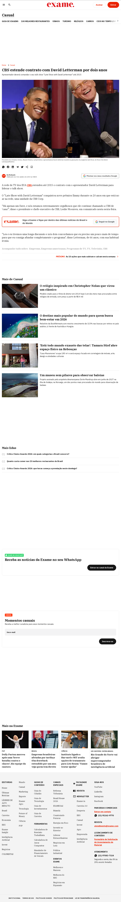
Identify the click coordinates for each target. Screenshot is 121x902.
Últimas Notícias (5, 794)
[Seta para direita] (115, 21)
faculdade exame (81, 783)
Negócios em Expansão (59, 884)
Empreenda (82, 834)
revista (81, 791)
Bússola (56, 810)
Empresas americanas (53, 248)
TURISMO (67, 21)
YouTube (98, 787)
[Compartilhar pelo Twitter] (22, 167)
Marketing (23, 792)
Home (4, 65)
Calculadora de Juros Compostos (41, 843)
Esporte (22, 796)
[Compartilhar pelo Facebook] (8, 167)
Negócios (6, 849)
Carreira (5, 815)
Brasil (4, 810)
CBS (29, 185)
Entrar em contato (102, 811)
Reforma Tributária (58, 792)
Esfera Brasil (107, 751)
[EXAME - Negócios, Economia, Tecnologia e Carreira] (60, 5)
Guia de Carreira (38, 814)
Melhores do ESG (58, 876)
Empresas (34, 248)
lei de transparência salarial (87, 898)
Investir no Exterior (58, 829)
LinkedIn (98, 792)
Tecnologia (24, 809)
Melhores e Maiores (58, 868)
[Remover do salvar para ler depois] (31, 167)
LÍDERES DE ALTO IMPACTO (7, 803)
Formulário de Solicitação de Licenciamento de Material (106, 842)
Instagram (99, 796)
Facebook (98, 801)
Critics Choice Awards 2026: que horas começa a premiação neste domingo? (42, 468)
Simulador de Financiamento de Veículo (41, 853)
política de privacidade (63, 898)
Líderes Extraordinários (60, 836)
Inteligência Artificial (7, 838)
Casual (8, 15)
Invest (4, 844)
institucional (14, 898)
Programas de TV (76, 248)
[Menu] (4, 5)
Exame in (81, 801)
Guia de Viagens (10, 21)
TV (88, 248)
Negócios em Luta (59, 844)
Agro (79, 829)
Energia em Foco (60, 823)
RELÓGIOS (78, 21)
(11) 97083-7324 (106, 855)
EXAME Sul (58, 806)
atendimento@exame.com (106, 826)
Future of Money (23, 814)
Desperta (81, 810)
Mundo (22, 782)
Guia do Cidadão (37, 792)
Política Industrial (57, 851)
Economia (6, 820)
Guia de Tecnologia (39, 799)
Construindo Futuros (58, 816)
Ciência (22, 821)
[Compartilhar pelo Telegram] (17, 167)
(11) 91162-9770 (106, 815)
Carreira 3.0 (82, 806)
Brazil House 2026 (59, 799)
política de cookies (44, 898)
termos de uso (28, 898)
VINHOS (56, 21)
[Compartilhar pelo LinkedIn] (12, 167)
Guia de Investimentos (40, 807)
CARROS (90, 21)
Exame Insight (5, 831)
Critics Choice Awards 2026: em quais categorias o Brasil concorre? (38, 454)
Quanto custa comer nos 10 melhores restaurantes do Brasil (35, 461)
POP (21, 826)
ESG (4, 825)
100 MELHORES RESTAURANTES (35, 21)
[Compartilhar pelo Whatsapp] (3, 167)
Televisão (96, 248)
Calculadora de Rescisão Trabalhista (41, 832)
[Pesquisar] (9, 5)
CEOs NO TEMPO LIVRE (107, 21)
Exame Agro (22, 802)
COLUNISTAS (7, 854)
